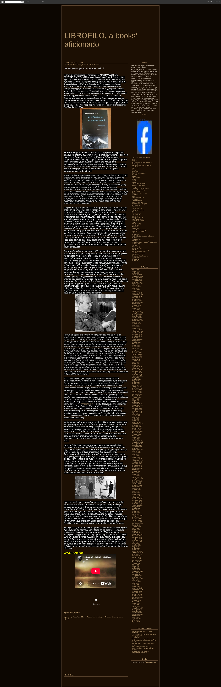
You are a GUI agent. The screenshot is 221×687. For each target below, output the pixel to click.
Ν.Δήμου (134, 160)
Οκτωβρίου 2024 (137, 609)
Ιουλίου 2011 (135, 365)
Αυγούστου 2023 (137, 588)
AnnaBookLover (137, 167)
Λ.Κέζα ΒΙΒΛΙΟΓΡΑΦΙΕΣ (139, 184)
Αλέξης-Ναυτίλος (137, 208)
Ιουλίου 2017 (136, 476)
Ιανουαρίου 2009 (137, 319)
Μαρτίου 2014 (136, 414)
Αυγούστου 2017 (137, 477)
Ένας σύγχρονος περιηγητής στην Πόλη (144, 242)
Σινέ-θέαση (135, 225)
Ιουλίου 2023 (136, 586)
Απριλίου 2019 (136, 508)
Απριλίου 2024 (136, 600)
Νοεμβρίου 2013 (137, 408)
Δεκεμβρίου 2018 (137, 502)
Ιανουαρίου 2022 (137, 559)
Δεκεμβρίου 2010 (137, 354)
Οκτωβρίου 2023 (137, 591)
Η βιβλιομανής (136, 247)
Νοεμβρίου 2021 (137, 556)
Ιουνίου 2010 (136, 345)
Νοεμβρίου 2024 (137, 611)
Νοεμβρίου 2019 (137, 519)
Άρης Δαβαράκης (137, 200)
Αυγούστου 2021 (137, 551)
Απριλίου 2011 (136, 360)
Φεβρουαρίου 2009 (137, 320)
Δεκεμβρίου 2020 (137, 539)
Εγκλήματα (135, 170)
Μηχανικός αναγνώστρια (139, 193)
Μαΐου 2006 (135, 270)
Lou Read (135, 260)
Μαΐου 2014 (135, 417)
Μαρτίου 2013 (136, 396)
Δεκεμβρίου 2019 (137, 520)
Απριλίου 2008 (136, 305)
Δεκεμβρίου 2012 (137, 391)
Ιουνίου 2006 (136, 271)
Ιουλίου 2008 (136, 310)
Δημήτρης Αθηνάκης (138, 210)
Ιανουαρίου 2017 (137, 466)
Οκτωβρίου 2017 (137, 480)
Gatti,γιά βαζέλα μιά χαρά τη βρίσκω (143, 236)
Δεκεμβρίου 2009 (137, 336)
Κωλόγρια (135, 187)
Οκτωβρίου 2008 (137, 314)
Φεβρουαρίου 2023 (137, 579)
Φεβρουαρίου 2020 (137, 523)
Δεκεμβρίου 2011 (137, 373)
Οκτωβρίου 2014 (137, 425)
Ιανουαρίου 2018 (137, 485)
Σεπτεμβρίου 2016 (137, 460)
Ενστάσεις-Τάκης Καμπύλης (140, 188)
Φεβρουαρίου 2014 (137, 413)
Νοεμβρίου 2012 (137, 390)
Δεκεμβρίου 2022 (137, 575)
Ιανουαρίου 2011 (137, 356)
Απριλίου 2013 (136, 397)
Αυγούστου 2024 (137, 606)
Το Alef (134, 159)
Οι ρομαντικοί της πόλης (139, 251)
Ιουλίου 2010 (136, 347)
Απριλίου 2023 (136, 582)
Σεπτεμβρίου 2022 (137, 571)
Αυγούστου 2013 (137, 403)
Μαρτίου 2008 (136, 304)
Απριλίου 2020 (136, 526)
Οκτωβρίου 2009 (137, 333)
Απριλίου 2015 (136, 434)
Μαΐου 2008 (135, 307)
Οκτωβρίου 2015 (137, 443)
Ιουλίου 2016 (136, 457)
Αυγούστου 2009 (137, 330)
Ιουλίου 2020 (136, 531)
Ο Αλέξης (134, 174)
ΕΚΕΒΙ (134, 222)
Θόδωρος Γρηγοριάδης (139, 185)
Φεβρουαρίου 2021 (137, 542)
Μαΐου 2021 (135, 546)
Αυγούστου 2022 (137, 569)
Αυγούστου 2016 (137, 459)
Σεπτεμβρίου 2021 (137, 552)
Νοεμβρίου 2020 (137, 537)
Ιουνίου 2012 (136, 382)
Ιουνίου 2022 (136, 566)
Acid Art (134, 233)
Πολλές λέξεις (136, 191)
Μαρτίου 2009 (136, 322)
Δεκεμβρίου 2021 (137, 557)
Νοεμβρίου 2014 (137, 426)
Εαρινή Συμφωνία (137, 219)
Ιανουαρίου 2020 (137, 522)
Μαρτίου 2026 (136, 622)
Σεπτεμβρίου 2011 (137, 368)
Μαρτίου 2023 (136, 580)
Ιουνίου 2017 (136, 474)
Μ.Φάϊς (134, 182)
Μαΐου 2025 (135, 617)
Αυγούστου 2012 (137, 385)
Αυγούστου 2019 (137, 514)
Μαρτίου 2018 (136, 488)
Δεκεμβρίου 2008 (137, 317)
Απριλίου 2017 (136, 471)
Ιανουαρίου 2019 (137, 503)
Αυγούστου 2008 (137, 311)
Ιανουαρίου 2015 (137, 430)
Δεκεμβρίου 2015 (137, 446)
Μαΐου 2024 (135, 602)
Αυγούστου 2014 (137, 422)
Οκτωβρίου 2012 (137, 388)
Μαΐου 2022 (135, 565)
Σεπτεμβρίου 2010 (137, 350)
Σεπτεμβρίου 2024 (137, 608)
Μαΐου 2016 (135, 454)
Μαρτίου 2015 (136, 433)
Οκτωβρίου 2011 (137, 370)
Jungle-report (136, 234)
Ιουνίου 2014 (136, 419)
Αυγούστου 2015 (137, 440)
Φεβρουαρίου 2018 (137, 486)
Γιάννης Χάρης (136, 223)
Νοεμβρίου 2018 (137, 500)
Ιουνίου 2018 (136, 493)
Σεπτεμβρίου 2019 (137, 516)
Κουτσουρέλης (136, 254)
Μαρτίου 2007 (136, 285)
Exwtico (134, 176)
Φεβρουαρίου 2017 (137, 468)
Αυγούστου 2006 (137, 274)
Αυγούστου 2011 (137, 367)
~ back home (69, 675)
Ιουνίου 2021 (136, 548)
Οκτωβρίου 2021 (137, 554)
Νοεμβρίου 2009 (137, 334)
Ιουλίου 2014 (136, 420)
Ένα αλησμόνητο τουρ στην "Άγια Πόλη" (144, 634)
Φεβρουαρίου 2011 (137, 357)
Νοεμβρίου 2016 (137, 463)
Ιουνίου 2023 (136, 585)
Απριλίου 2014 (136, 416)
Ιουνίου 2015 (136, 437)
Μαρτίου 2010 (136, 340)
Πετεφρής (134, 240)
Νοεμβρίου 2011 (136, 371)
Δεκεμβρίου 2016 (137, 465)
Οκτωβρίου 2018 (137, 499)
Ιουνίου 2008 (136, 308)
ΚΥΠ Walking (136, 214)
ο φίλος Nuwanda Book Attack (141, 157)
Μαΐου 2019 (135, 509)
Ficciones (135, 194)
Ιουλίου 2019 (136, 512)
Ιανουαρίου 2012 (137, 374)
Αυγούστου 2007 (137, 293)
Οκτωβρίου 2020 (137, 536)
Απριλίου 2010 (136, 342)
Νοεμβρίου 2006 (137, 279)
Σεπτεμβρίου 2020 (137, 534)
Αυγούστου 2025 (137, 619)
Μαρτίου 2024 (136, 599)
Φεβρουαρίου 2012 (137, 376)
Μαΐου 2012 (135, 380)
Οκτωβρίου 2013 (137, 406)
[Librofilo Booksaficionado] (144, 153)
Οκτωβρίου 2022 (137, 572)
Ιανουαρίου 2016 (137, 448)
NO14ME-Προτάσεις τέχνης (140, 250)
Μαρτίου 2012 (136, 377)
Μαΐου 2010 (135, 343)
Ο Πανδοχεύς (136, 205)
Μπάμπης (135, 227)
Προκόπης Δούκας (137, 217)
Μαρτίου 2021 (136, 543)
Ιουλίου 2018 (136, 494)
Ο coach (134, 237)
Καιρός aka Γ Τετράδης (139, 231)
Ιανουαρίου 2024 (137, 595)
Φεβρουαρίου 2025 (137, 614)
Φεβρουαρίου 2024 (137, 597)
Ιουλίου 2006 (136, 273)
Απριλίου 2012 (136, 379)
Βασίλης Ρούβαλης (137, 202)
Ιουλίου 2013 (136, 402)
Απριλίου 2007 (136, 287)
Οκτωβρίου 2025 (137, 620)
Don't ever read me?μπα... (140, 203)
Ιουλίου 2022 (136, 568)
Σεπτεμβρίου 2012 (137, 386)
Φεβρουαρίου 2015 (137, 431)
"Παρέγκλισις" (136, 637)
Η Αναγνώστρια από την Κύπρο (141, 165)
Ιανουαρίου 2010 (137, 337)
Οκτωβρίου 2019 (137, 517)
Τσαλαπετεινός (136, 213)
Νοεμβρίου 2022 (137, 574)
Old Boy (134, 211)
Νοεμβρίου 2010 (137, 353)
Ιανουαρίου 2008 (137, 300)
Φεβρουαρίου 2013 (137, 394)
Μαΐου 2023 (135, 583)
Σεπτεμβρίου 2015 (137, 442)
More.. (144, 114)
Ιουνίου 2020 (136, 529)
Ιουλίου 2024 (136, 605)
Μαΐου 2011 (135, 362)
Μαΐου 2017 (135, 473)
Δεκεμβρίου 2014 (137, 428)
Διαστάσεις (135, 216)
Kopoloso (134, 168)
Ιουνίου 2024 (136, 603)
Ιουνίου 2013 (136, 400)
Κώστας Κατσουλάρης (138, 190)
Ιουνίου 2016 (136, 456)
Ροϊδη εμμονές (136, 228)
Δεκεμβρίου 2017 (137, 483)
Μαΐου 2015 (135, 436)
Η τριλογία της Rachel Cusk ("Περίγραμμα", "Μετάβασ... (140, 651)
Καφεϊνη (134, 245)
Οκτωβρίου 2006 (137, 277)
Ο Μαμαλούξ (136, 171)
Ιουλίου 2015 (136, 439)
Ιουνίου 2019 (136, 511)
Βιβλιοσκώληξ (136, 243)
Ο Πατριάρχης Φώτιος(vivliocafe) (142, 162)
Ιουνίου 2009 (136, 327)
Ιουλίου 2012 (136, 383)
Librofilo (144, 155)
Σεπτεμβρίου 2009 (137, 331)
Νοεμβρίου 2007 (137, 297)
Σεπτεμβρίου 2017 (137, 479)
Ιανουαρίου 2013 (137, 393)
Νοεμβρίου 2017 (137, 482)
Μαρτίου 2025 (136, 615)
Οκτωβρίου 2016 (137, 462)
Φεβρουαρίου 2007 (137, 284)
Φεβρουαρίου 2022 (137, 560)
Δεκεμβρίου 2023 (137, 594)
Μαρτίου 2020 (136, 525)
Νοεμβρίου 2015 (137, 445)
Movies (134, 179)
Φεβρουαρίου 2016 (137, 449)
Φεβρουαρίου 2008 (137, 302)
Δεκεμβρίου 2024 (137, 612)
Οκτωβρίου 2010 (137, 351)
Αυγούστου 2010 (137, 348)
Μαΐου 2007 (135, 288)
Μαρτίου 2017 (136, 469)
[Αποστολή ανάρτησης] (95, 599)
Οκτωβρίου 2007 (137, 296)
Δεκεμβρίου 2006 (137, 280)
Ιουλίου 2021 (136, 549)
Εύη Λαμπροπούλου (138, 197)
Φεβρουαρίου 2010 (137, 339)
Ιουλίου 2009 (136, 328)
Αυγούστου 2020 (137, 532)
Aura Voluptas (136, 177)
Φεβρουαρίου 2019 (137, 505)
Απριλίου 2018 (136, 489)
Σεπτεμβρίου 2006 (137, 276)
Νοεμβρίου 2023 (137, 592)
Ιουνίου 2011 (135, 363)
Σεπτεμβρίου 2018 (137, 497)
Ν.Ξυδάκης (135, 164)
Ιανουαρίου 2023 (137, 577)
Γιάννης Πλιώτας (137, 248)
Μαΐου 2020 (135, 528)
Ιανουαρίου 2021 (137, 540)
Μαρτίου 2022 (136, 562)
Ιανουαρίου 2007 (137, 282)
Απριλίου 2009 (136, 323)
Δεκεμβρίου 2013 (137, 410)
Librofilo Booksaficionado (144, 120)
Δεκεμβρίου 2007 (137, 299)
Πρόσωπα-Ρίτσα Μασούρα (140, 256)
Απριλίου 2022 (136, 563)
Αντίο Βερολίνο (87, 404)
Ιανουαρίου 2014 (137, 411)
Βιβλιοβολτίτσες (136, 239)
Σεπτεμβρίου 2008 (137, 313)
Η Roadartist (135, 259)
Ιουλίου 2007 (136, 291)
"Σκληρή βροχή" (137, 636)
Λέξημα (134, 180)
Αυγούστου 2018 (137, 496)
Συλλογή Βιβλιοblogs (138, 220)
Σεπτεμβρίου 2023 (137, 589)
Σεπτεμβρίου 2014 (137, 423)
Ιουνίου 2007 (136, 290)
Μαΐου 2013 (135, 399)
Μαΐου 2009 (135, 325)
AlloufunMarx (136, 257)
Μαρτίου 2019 (136, 506)
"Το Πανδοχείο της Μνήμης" (140, 646)
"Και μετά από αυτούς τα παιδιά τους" (143, 639)
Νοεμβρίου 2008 (137, 316)
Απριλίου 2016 (136, 453)
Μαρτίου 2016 (136, 451)
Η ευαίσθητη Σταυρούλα (139, 173)
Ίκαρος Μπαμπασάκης (139, 230)
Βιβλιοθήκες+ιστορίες (138, 253)
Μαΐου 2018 (135, 491)
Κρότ (133, 196)
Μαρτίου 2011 (136, 359)
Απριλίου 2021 (136, 545)
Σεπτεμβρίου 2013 (137, 405)
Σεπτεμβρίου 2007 (137, 294)
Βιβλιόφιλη (135, 207)
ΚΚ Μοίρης (135, 199)
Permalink (97, 65)
